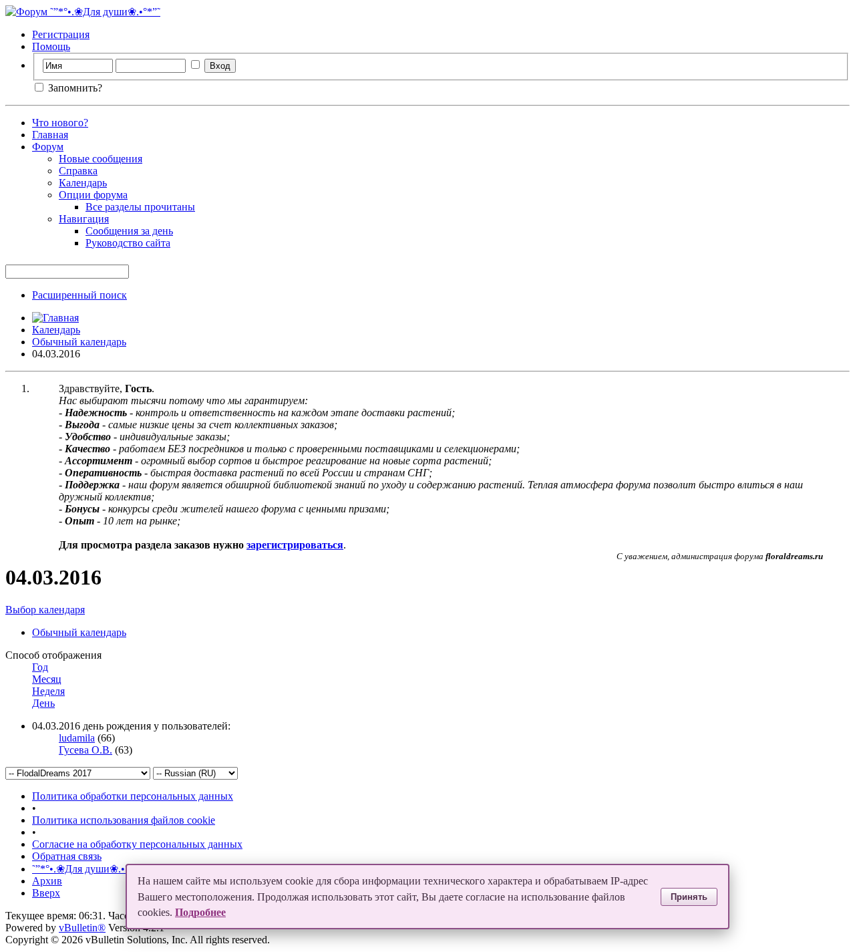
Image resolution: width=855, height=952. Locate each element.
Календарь (83, 182)
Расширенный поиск (79, 295)
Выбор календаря (45, 609)
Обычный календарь (79, 341)
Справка (78, 170)
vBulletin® (82, 927)
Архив (47, 881)
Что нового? (60, 122)
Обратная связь (67, 856)
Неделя (48, 691)
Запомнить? (73, 88)
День (43, 703)
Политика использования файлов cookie (123, 820)
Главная (50, 134)
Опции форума (93, 194)
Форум (47, 146)
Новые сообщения (100, 158)
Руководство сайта (128, 243)
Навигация (84, 218)
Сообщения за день (129, 230)
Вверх (46, 893)
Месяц (46, 679)
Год (40, 667)
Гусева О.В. (85, 750)
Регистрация (61, 34)
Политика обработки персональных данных (132, 796)
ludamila (77, 738)
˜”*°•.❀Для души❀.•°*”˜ (87, 869)
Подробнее (200, 912)
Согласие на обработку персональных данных (137, 844)
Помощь (51, 46)
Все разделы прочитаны (140, 206)
